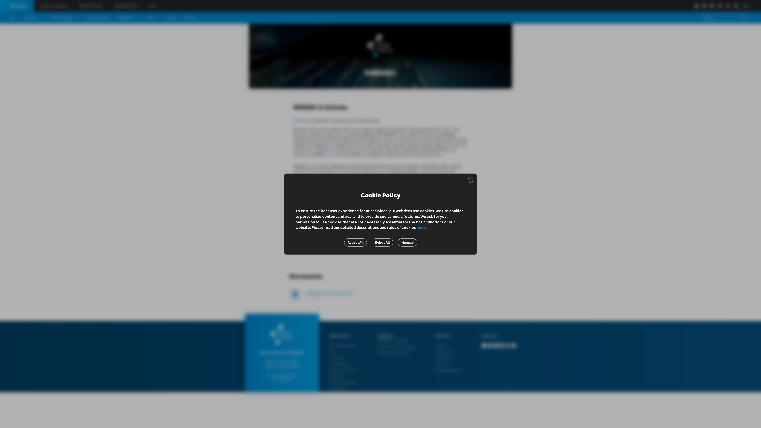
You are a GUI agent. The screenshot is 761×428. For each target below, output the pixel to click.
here (421, 227)
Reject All (382, 242)
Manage (407, 242)
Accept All (355, 242)
